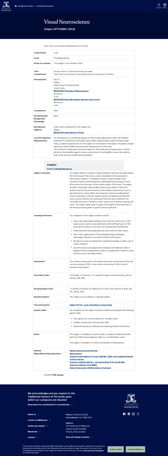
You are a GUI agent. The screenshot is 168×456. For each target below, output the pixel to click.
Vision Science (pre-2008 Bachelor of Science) (90, 368)
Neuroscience (76, 353)
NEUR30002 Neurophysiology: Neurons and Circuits (77, 99)
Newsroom (32, 431)
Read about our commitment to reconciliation (48, 404)
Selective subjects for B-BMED (83, 365)
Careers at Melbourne (37, 420)
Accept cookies (116, 449)
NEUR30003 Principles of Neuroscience (71, 91)
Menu (165, 8)
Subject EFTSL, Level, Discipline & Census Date (91, 305)
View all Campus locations (77, 437)
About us (32, 414)
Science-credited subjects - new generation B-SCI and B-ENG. (97, 362)
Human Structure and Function (84, 350)
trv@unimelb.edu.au (62, 169)
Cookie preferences (135, 449)
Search (158, 8)
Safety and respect (36, 426)
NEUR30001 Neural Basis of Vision (69, 132)
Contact (31, 437)
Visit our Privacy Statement (93, 450)
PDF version (58, 374)
